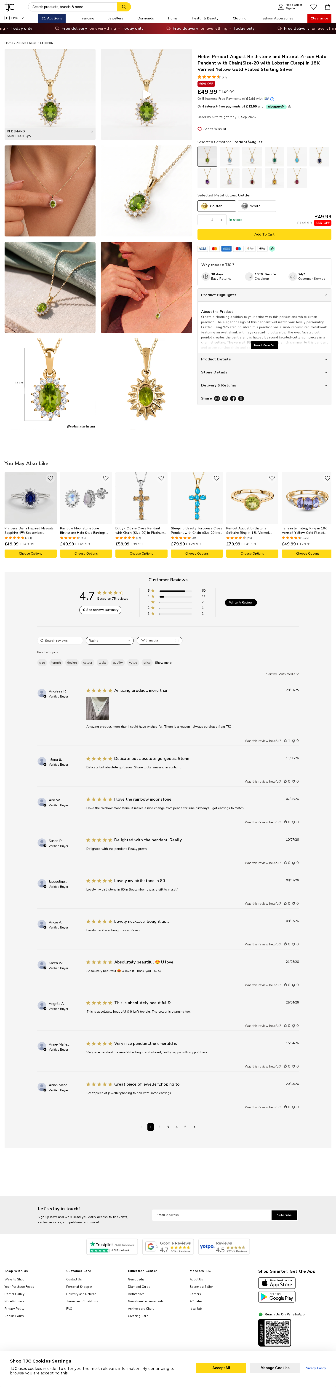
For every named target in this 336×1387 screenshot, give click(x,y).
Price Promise (14, 1301)
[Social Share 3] (233, 398)
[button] (176, 591)
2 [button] (159, 1126)
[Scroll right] (328, 515)
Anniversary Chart (141, 1309)
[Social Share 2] (225, 398)
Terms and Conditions (82, 1301)
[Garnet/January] (252, 178)
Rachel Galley (14, 1294)
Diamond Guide (139, 1287)
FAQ (69, 1309)
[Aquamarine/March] (230, 156)
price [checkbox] (147, 662)
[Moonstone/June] (252, 156)
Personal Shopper (79, 1287)
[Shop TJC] (9, 6)
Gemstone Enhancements (146, 1301)
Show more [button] (163, 662)
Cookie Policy (14, 1316)
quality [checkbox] (118, 662)
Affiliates (196, 1301)
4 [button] (177, 1126)
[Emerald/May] (274, 156)
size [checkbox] (42, 662)
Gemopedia (136, 1279)
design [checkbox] (72, 662)
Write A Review (241, 602)
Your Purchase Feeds (19, 1287)
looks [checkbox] (103, 662)
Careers (195, 1294)
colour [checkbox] (87, 662)
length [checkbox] (56, 662)
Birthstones (136, 1294)
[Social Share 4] (241, 398)
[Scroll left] (8, 515)
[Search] (124, 6)
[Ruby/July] (297, 178)
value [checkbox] (133, 662)
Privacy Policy (15, 1309)
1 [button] (150, 1126)
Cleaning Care (138, 1316)
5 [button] (185, 1126)
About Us (196, 1279)
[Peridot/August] (207, 156)
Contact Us (74, 1279)
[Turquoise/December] (297, 156)
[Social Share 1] (217, 398)
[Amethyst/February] (207, 178)
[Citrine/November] (274, 178)
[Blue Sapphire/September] (319, 156)
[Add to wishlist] (50, 478)
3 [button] (168, 1126)
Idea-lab (196, 1309)
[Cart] (328, 7)
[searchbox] (60, 641)
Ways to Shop (15, 1279)
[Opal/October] (230, 178)
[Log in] (313, 7)
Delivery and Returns (81, 1294)
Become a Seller (201, 1287)
